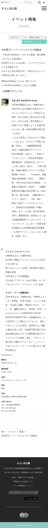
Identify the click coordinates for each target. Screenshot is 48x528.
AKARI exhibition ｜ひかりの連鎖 (20, 85)
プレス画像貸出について (23, 486)
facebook (39, 2)
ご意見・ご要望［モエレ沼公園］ (23, 477)
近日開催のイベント (32, 42)
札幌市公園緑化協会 (24, 515)
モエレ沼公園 (9, 8)
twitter (43, 2)
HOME (5, 2)
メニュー (44, 8)
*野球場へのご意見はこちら (23, 481)
